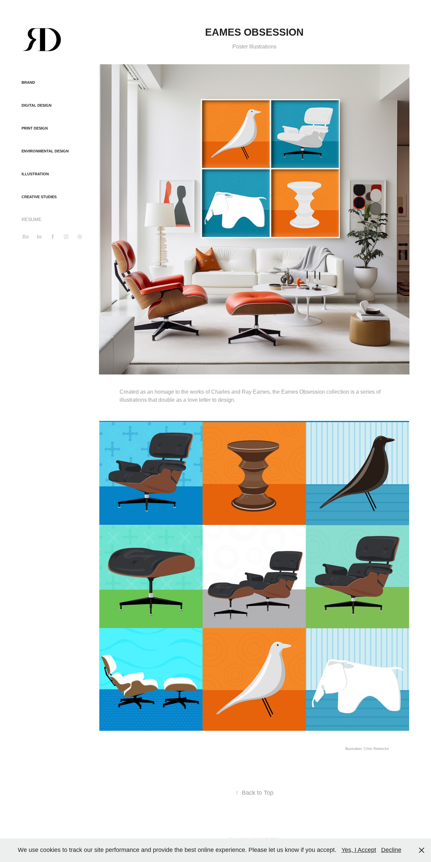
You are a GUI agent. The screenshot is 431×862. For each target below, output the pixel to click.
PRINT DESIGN (35, 128)
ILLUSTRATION (35, 174)
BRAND (28, 82)
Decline (391, 850)
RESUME (31, 219)
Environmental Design (45, 151)
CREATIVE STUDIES (39, 197)
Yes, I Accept (358, 850)
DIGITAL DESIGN (37, 105)
